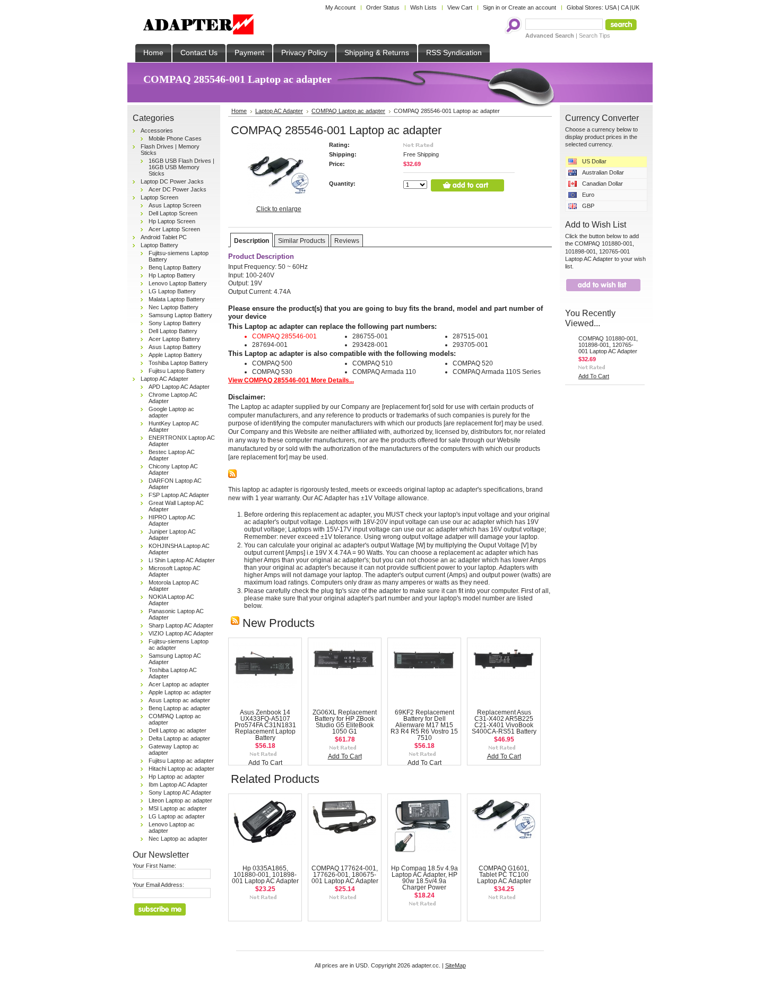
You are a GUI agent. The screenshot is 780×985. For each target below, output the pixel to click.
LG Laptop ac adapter (177, 816)
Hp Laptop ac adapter (176, 776)
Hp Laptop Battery (172, 275)
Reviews (346, 241)
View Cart (459, 7)
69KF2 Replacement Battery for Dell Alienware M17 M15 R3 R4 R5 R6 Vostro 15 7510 (424, 725)
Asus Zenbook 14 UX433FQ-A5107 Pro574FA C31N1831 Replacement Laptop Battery (265, 725)
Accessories (157, 130)
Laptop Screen (159, 197)
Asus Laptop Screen (175, 205)
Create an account (532, 7)
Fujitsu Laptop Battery (177, 371)
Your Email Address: (158, 885)
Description (251, 241)
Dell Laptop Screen (173, 213)
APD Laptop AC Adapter (179, 386)
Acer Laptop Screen (174, 229)
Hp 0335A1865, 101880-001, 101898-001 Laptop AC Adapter (265, 874)
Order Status (383, 7)
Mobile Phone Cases (175, 138)
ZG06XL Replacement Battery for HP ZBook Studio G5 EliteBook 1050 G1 (345, 722)
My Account (340, 7)
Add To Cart (265, 763)
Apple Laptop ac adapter (180, 692)
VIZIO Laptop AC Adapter (181, 633)
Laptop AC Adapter (164, 379)
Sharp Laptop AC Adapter (181, 625)
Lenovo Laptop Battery (178, 283)
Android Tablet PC (164, 237)
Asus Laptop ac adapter (179, 700)
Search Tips (594, 35)
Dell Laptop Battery (173, 331)
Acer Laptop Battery (174, 339)
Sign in (491, 7)
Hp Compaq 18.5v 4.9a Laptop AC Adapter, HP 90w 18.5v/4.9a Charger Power (424, 878)
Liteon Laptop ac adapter (180, 800)
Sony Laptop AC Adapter (180, 792)
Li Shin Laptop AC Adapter (182, 560)
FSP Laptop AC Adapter (179, 495)
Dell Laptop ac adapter (177, 730)
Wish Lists (423, 7)
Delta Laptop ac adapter (179, 738)
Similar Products (301, 241)
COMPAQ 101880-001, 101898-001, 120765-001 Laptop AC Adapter (608, 344)
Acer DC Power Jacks (177, 189)
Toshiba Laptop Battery (178, 363)
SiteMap (455, 965)
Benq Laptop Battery (175, 267)
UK (635, 7)
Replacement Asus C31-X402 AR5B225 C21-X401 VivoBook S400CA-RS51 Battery (504, 722)
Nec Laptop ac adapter (178, 838)
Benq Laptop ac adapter (179, 708)
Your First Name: (154, 865)
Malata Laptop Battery (177, 299)
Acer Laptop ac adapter (179, 684)
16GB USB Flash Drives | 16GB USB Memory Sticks (181, 167)
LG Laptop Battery (172, 291)
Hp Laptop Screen (172, 221)
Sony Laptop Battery (175, 323)
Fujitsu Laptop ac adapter (181, 760)
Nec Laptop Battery (173, 307)
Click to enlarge (278, 209)
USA (610, 7)
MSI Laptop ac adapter (178, 808)
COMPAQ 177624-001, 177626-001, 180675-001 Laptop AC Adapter (344, 874)
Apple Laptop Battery (175, 355)
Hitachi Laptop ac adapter (181, 768)
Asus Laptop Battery (175, 347)
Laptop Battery (159, 245)
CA (624, 7)
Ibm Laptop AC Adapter (178, 784)
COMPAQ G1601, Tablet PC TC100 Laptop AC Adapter (504, 874)
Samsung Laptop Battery (180, 315)
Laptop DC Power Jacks (172, 181)
